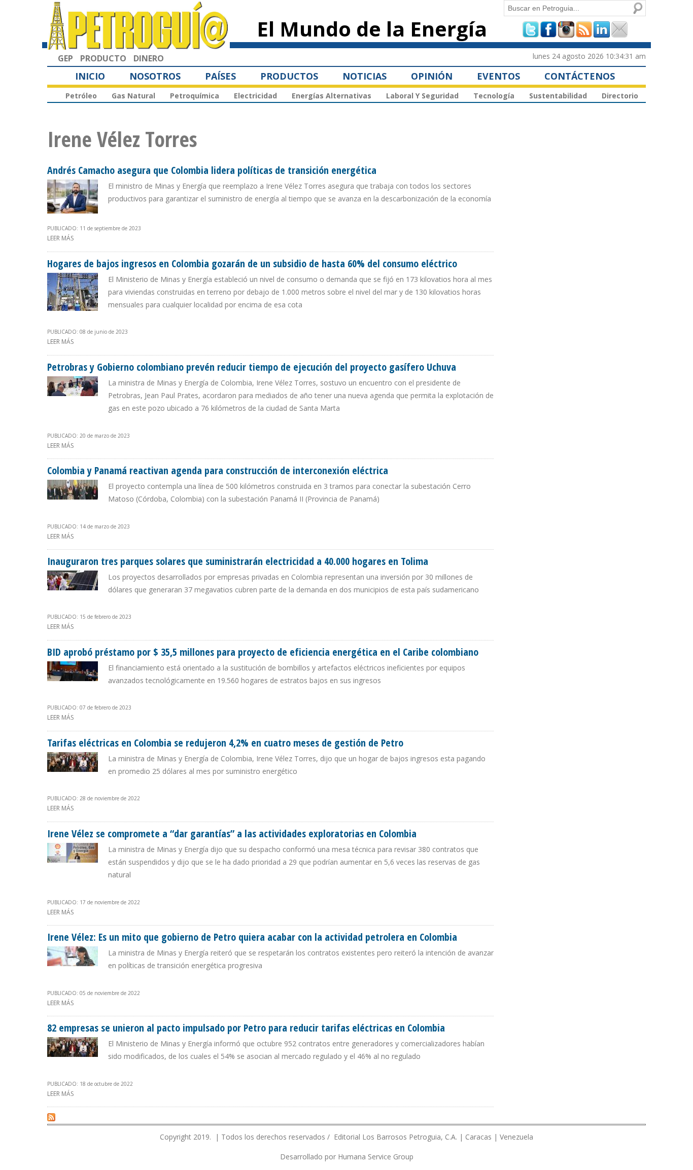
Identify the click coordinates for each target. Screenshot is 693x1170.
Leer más (60, 238)
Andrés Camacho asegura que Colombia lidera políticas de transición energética (211, 170)
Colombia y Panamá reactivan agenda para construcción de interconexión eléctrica (217, 470)
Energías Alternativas (331, 95)
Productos (289, 76)
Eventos (498, 76)
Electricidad (255, 95)
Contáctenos (579, 76)
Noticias (364, 76)
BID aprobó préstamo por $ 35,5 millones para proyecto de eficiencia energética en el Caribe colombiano (262, 652)
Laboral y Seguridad (422, 95)
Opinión (432, 76)
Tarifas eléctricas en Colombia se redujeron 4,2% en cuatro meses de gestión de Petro (225, 743)
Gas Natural (133, 95)
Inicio (90, 76)
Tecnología (493, 95)
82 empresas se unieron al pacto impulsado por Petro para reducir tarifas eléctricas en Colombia (246, 1028)
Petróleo (81, 95)
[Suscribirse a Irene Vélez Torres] (51, 1116)
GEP (65, 58)
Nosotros (155, 76)
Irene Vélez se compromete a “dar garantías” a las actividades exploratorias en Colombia (232, 833)
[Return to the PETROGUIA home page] (138, 45)
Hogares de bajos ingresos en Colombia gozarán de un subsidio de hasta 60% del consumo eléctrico (252, 263)
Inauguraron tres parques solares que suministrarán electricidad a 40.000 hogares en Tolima (237, 561)
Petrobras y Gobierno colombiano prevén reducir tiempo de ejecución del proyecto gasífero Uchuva (251, 367)
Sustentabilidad (558, 95)
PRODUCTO (103, 58)
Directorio (620, 95)
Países (220, 76)
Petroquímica (194, 95)
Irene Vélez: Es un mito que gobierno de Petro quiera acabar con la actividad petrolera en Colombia (252, 937)
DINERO (148, 58)
